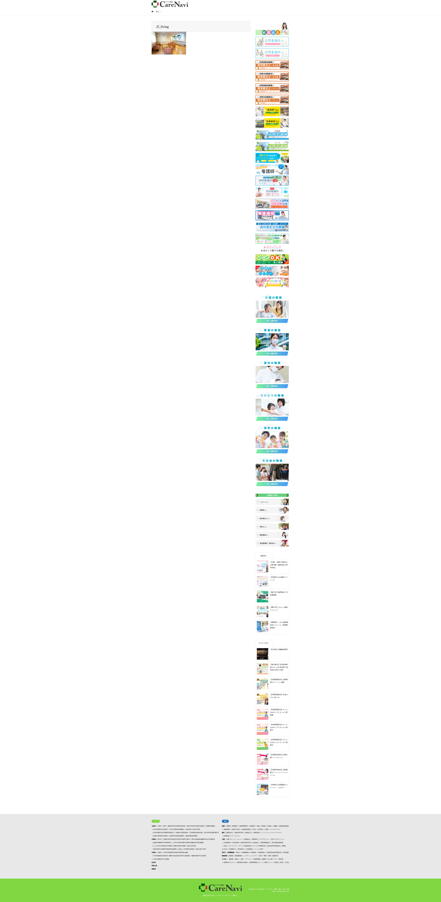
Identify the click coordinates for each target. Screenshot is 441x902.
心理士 (254, 829)
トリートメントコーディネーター (271, 832)
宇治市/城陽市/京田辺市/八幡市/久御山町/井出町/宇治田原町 (171, 856)
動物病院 (224, 856)
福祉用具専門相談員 (273, 846)
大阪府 (154, 826)
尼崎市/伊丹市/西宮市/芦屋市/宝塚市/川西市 (176, 839)
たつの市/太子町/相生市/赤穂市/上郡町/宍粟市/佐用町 (169, 846)
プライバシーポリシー (224, 895)
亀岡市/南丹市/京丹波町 (199, 856)
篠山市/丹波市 (191, 846)
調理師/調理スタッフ (256, 862)
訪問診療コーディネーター (232, 836)
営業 (281, 862)
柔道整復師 (257, 859)
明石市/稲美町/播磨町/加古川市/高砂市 (203, 839)
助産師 (269, 826)
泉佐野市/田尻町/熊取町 (177, 836)
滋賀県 (154, 869)
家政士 (237, 859)
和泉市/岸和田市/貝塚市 (160, 836)
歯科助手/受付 (239, 832)
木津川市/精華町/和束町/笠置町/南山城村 (175, 852)
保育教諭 (253, 852)
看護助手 (235, 826)
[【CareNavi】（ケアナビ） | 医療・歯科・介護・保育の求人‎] (170, 4)
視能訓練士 (227, 829)
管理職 (283, 846)
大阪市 (159, 826)
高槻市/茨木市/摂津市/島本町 (176, 826)
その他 (224, 859)
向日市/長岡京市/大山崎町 (161, 859)
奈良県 (154, 862)
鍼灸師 (264, 859)
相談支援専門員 (245, 842)
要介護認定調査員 (277, 842)
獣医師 (231, 856)
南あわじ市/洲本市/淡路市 (186, 849)
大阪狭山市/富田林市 (181, 832)
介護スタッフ (230, 839)
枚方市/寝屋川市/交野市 (160, 829)
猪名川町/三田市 (201, 849)
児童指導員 (261, 852)
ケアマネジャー (264, 839)
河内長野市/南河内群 (196, 832)
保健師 (275, 826)
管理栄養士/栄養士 (242, 862)
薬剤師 (263, 826)
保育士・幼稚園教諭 (228, 852)
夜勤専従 (255, 839)
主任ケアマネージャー (278, 839)
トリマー (246, 856)
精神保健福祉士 (265, 842)
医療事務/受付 (243, 826)
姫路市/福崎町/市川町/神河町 (162, 842)
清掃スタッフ (268, 862)
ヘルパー (239, 839)
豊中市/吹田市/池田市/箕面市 (196, 826)
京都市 (159, 852)
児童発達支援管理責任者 (273, 852)
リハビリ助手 (259, 849)
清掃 (269, 856)
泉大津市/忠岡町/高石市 (211, 832)
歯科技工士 (248, 832)
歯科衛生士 (229, 832)
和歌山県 (154, 865)
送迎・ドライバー (246, 859)
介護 (223, 839)
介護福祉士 (247, 839)
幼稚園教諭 (245, 852)
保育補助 (286, 852)
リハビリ (224, 849)
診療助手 (252, 826)
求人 (157, 12)
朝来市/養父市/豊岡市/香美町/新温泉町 (165, 849)
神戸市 (159, 839)
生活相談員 (227, 842)
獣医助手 (275, 856)
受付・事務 (262, 856)
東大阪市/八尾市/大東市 (193, 829)
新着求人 (263, 556)
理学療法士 (241, 849)
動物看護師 (238, 856)
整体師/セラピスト (229, 862)
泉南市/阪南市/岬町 (191, 836)
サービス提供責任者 (245, 846)
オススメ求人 (263, 643)
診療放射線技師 (284, 826)
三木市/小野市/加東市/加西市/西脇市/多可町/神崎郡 (188, 842)
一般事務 (230, 859)
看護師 (228, 826)
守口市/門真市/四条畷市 (177, 829)
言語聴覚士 (249, 849)
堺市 (164, 826)
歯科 (223, 832)
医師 (258, 826)
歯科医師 (256, 832)
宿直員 (276, 862)
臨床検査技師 (246, 829)
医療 (223, 826)
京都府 (154, 852)
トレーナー (254, 856)
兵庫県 (154, 839)
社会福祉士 (255, 842)
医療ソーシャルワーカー (272, 829)
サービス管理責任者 (259, 846)
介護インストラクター (230, 846)
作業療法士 (232, 849)
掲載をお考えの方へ (209, 895)
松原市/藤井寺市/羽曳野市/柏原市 (163, 832)
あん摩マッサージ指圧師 (275, 859)
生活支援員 (235, 842)
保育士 (238, 852)
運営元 (235, 895)
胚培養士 (261, 829)
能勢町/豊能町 (210, 826)
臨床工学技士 (236, 829)
